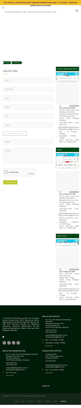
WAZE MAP (49, 346)
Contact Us (17, 62)
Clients (55, 401)
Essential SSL (45, 386)
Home (7, 62)
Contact (63, 401)
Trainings (47, 401)
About (23, 401)
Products (30, 401)
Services (39, 401)
